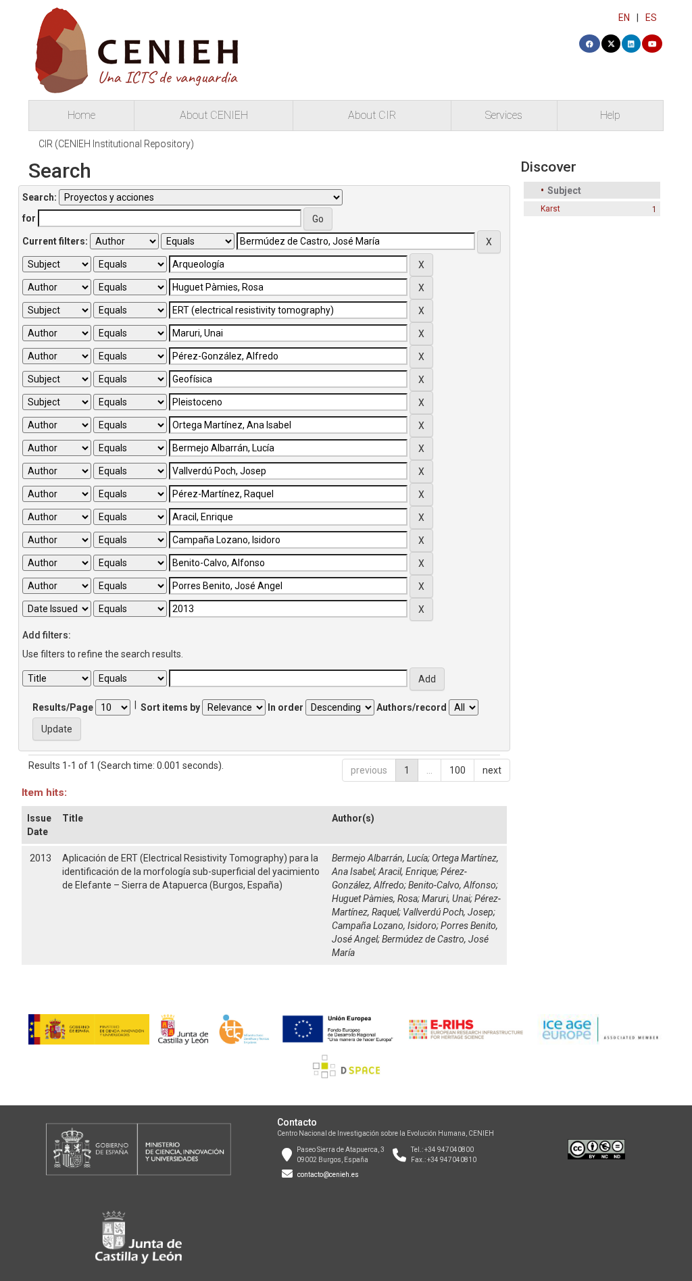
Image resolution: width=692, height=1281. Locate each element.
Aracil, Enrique (407, 871)
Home (81, 115)
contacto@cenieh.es (328, 1174)
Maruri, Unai (446, 898)
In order (285, 707)
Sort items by (170, 707)
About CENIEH (214, 115)
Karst (550, 209)
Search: (39, 197)
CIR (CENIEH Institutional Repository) (116, 144)
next (492, 770)
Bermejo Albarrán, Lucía (380, 858)
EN (624, 17)
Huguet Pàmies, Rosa (375, 898)
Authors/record (411, 707)
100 (457, 770)
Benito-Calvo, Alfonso (452, 885)
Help (610, 115)
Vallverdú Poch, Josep (448, 912)
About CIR (372, 115)
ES (651, 17)
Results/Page (62, 707)
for (29, 218)
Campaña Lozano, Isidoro (384, 925)
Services (503, 115)
